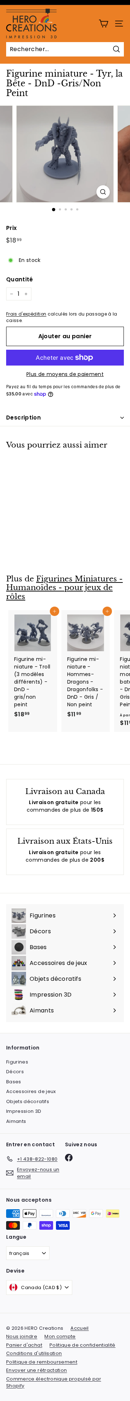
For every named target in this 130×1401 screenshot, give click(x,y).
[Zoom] (103, 192)
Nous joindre (21, 1336)
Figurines (17, 1061)
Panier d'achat (24, 1345)
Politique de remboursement (41, 1362)
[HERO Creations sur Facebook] (69, 1157)
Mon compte (60, 1336)
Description (23, 417)
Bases (13, 1081)
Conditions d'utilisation (34, 1353)
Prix (11, 228)
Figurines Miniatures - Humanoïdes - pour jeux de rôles (64, 587)
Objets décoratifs (27, 1101)
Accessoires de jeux (31, 1091)
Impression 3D (24, 1111)
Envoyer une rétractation (36, 1370)
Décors (15, 1071)
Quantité (19, 279)
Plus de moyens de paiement (65, 374)
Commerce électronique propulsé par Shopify (53, 1382)
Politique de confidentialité (82, 1345)
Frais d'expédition (26, 314)
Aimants (16, 1121)
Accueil (79, 1328)
